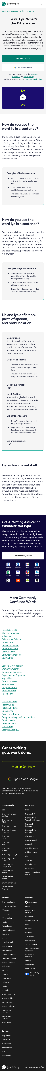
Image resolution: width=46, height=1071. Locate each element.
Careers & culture (31, 921)
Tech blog (28, 860)
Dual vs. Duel (7, 658)
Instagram (8, 1048)
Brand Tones (6, 978)
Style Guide (6, 966)
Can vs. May (7, 726)
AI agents (5, 910)
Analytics (5, 974)
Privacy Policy (28, 77)
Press (27, 925)
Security (28, 961)
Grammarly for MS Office (8, 860)
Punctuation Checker (6, 1011)
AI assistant (29, 836)
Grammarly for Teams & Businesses (32, 819)
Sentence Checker (8, 1006)
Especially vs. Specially (12, 666)
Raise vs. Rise (8, 704)
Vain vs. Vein (7, 636)
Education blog (30, 864)
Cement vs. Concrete (12, 672)
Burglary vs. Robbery (11, 714)
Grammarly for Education (30, 831)
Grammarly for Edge (9, 854)
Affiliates (28, 929)
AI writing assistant (32, 848)
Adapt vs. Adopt (9, 687)
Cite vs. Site (7, 642)
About (27, 906)
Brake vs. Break (9, 690)
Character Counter (9, 954)
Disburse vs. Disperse (11, 655)
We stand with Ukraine (30, 912)
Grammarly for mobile (7, 872)
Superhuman (33, 902)
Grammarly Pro (30, 814)
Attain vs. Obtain (9, 723)
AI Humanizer (7, 918)
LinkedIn (7, 1056)
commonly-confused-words (12, 11)
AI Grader (5, 990)
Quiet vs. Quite (8, 720)
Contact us (6, 1040)
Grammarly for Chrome (7, 837)
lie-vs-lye (30, 11)
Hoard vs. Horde (9, 630)
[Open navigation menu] (42, 4)
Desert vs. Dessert (10, 681)
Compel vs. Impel (10, 648)
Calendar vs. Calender (12, 639)
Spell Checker (7, 1002)
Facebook (7, 1044)
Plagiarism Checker (9, 906)
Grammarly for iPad (9, 883)
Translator (5, 934)
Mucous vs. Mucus (10, 633)
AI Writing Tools (7, 942)
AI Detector (6, 914)
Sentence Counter (8, 962)
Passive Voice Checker (6, 1017)
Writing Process (31, 852)
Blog (26, 856)
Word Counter (7, 950)
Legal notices (30, 969)
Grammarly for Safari (7, 843)
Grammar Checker (9, 902)
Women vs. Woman (10, 669)
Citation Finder (7, 986)
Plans (27, 810)
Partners (28, 933)
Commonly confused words (32, 873)
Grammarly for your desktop (9, 815)
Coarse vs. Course (10, 645)
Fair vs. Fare (7, 693)
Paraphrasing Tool (8, 930)
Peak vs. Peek (8, 684)
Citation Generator (9, 922)
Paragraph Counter (9, 958)
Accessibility (29, 965)
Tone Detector (7, 946)
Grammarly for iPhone (7, 878)
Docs (3, 810)
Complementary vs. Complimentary (18, 717)
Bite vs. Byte (7, 711)
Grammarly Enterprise (29, 825)
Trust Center (30, 937)
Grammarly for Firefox (7, 849)
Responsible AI (30, 917)
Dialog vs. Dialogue (10, 729)
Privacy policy (30, 941)
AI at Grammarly (31, 840)
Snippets (5, 970)
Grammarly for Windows (7, 821)
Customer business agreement (32, 950)
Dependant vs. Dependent (14, 675)
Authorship (6, 982)
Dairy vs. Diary (8, 651)
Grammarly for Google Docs (7, 866)
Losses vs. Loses (9, 701)
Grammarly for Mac (9, 826)
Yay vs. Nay (7, 678)
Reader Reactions (8, 994)
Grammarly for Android (7, 888)
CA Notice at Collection (33, 79)
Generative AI (30, 844)
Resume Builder (7, 998)
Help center (6, 1036)
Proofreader (6, 1023)
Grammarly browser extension (9, 831)
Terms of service (31, 945)
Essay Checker (7, 926)
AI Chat (4, 938)
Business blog (30, 868)
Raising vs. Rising (10, 708)
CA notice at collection (29, 956)
